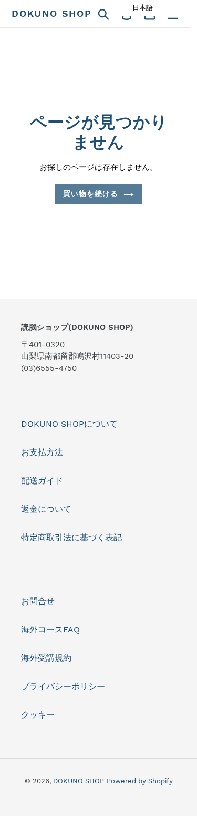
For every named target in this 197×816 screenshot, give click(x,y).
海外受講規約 (46, 658)
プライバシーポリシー (63, 686)
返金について (46, 509)
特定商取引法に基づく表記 (71, 537)
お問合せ (38, 601)
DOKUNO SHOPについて (69, 424)
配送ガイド (42, 481)
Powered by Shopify (140, 781)
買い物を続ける (91, 193)
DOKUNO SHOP (52, 13)
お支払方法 (42, 452)
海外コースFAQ (50, 629)
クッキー (38, 715)
